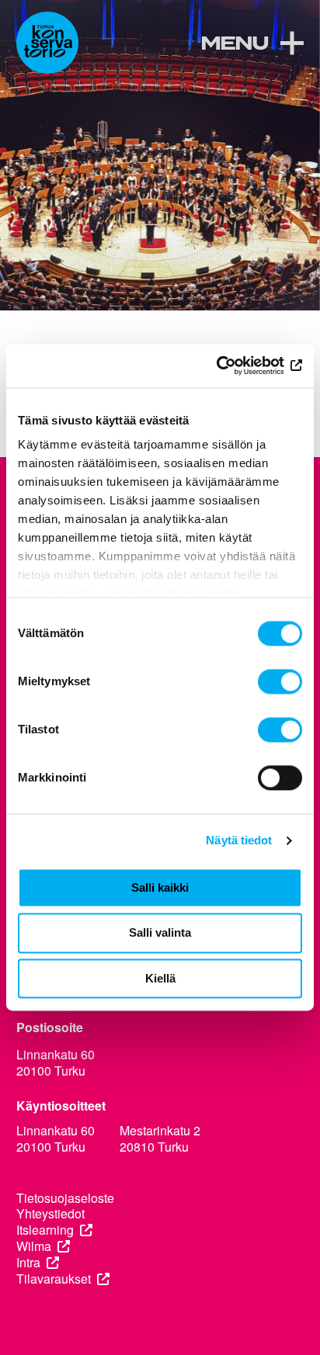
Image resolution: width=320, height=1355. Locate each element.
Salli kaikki (160, 887)
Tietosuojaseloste (65, 1198)
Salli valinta (160, 933)
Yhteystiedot (50, 1214)
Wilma (33, 1247)
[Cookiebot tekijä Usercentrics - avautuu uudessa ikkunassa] (234, 365)
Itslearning (45, 1230)
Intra (28, 1263)
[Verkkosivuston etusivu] (47, 43)
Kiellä (160, 978)
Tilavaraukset (53, 1279)
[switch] (280, 681)
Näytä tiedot (239, 840)
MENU (234, 44)
